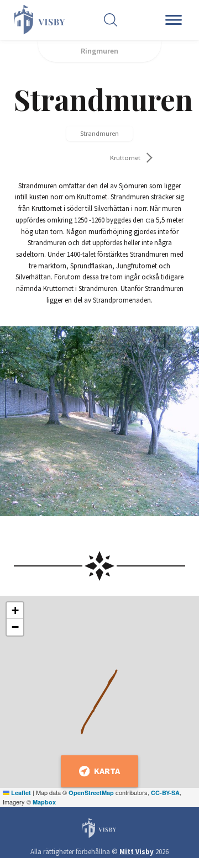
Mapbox (44, 802)
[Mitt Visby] (35, 20)
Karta (107, 770)
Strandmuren (99, 133)
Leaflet (20, 792)
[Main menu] (175, 20)
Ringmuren (99, 51)
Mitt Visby (136, 851)
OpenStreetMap (91, 792)
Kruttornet (125, 157)
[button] (15, 610)
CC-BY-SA (165, 792)
